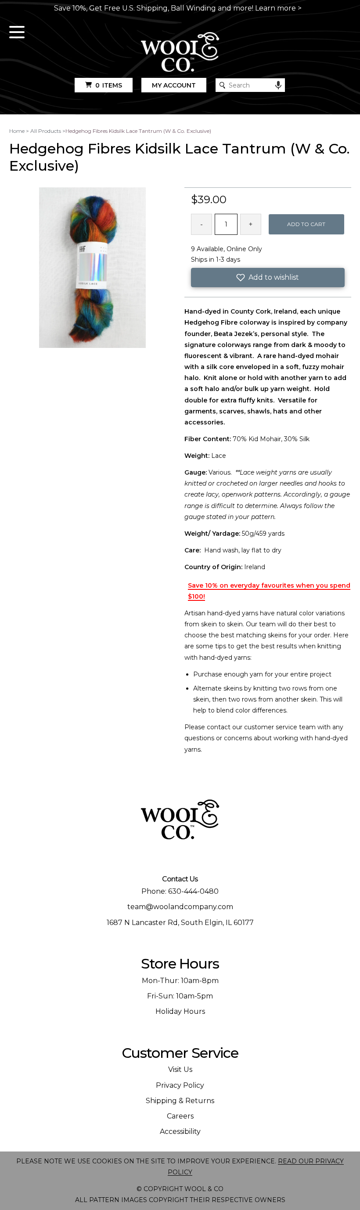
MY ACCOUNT (174, 85)
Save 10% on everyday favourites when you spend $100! (269, 590)
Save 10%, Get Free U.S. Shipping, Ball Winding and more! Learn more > (178, 8)
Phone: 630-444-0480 (180, 891)
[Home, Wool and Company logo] (180, 52)
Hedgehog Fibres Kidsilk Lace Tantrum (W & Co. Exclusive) (138, 131)
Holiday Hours (180, 1011)
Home (17, 131)
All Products (45, 131)
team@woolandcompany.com (180, 907)
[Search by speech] (278, 85)
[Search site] (222, 85)
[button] (268, 277)
